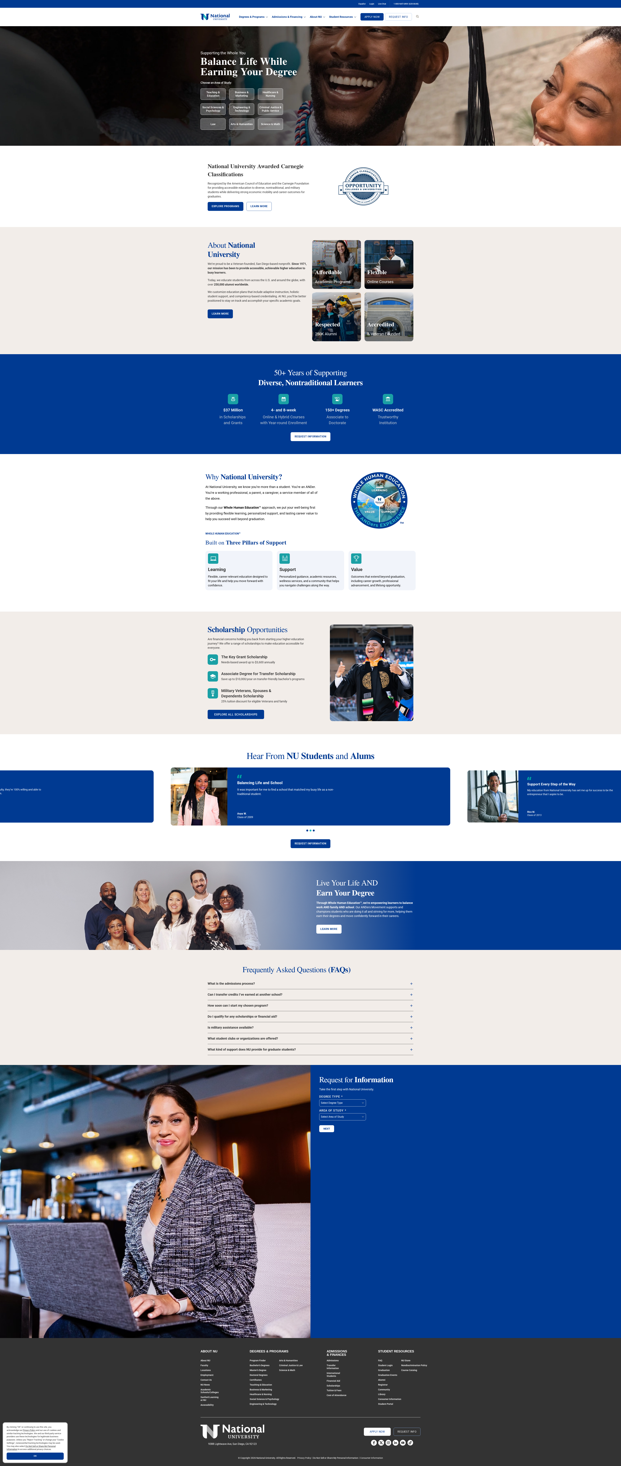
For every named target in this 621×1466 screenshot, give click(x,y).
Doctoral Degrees (258, 1375)
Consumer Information (389, 1399)
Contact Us (206, 1380)
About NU (316, 16)
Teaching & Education (213, 94)
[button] (307, 830)
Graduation (384, 1370)
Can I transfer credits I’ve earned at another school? (245, 994)
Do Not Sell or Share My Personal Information (335, 1458)
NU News (205, 1384)
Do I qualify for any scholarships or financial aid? (242, 1016)
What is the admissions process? (231, 983)
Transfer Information (333, 1367)
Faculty (204, 1365)
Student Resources (341, 16)
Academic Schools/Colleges (210, 1391)
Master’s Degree (258, 1370)
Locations (206, 1370)
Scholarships (333, 1385)
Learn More (220, 313)
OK (35, 1456)
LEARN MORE (329, 929)
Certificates (256, 1380)
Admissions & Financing (287, 16)
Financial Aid (333, 1381)
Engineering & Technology (241, 109)
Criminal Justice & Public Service (270, 109)
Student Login (385, 1365)
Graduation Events (387, 1375)
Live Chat (382, 4)
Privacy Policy (304, 1458)
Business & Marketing (242, 94)
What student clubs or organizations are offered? (243, 1038)
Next (326, 1128)
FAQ (380, 1360)
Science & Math (270, 124)
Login (371, 4)
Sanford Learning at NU (209, 1398)
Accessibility (207, 1405)
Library (381, 1394)
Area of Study (332, 1110)
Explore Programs (225, 206)
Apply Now (372, 16)
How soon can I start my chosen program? (238, 1005)
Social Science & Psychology (264, 1399)
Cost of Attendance (336, 1395)
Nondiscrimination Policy (414, 1365)
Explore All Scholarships (236, 714)
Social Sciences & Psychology (213, 109)
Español (362, 4)
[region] (35, 1442)
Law (213, 124)
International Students (333, 1374)
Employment (207, 1375)
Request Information (310, 436)
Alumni (381, 1380)
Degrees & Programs (252, 16)
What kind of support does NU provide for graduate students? (252, 1049)
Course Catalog (409, 1370)
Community (384, 1389)
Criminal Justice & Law (291, 1365)
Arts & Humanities (242, 124)
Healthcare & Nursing (270, 94)
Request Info (398, 16)
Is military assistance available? (231, 1027)
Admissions (333, 1360)
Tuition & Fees (334, 1390)
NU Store (405, 1360)
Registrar (383, 1384)
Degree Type (331, 1096)
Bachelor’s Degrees (259, 1365)
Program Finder (258, 1360)
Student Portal (385, 1404)
